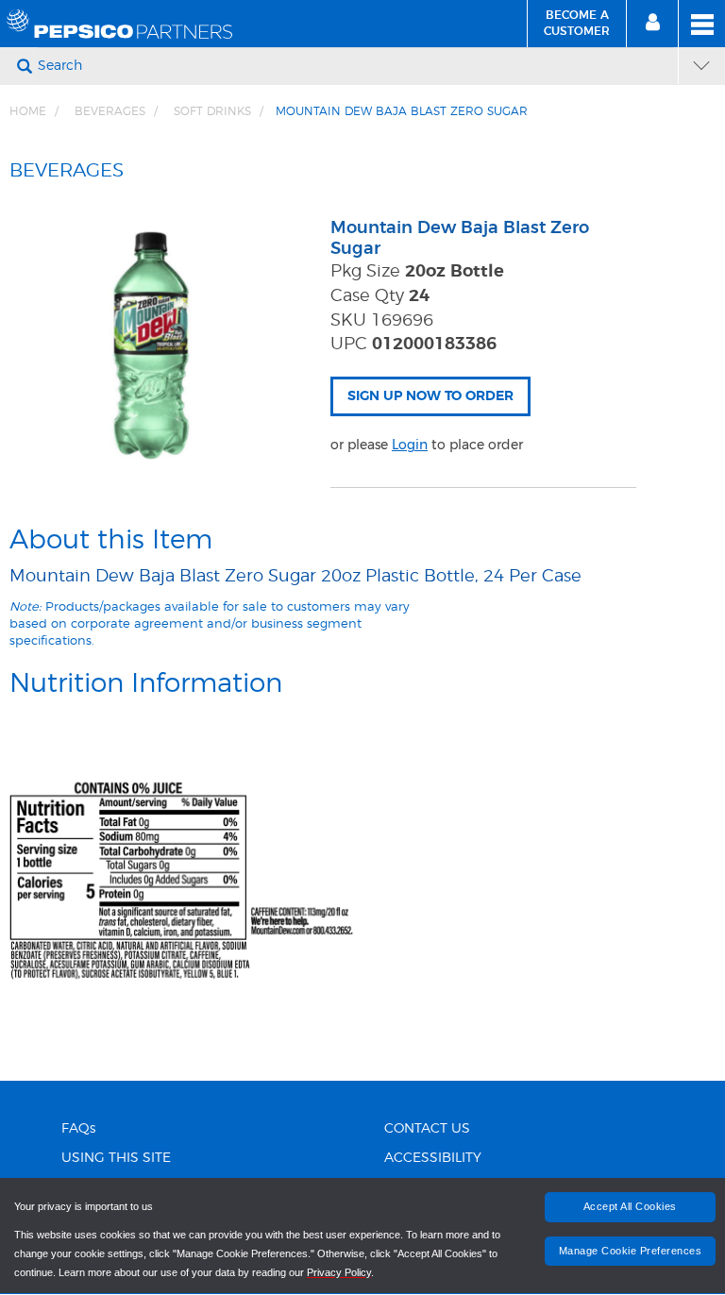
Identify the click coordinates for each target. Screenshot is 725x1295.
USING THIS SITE (116, 1158)
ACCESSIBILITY (432, 1158)
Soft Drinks (212, 111)
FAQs (78, 1128)
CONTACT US (427, 1128)
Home (27, 111)
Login (410, 444)
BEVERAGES (110, 111)
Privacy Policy (339, 1272)
